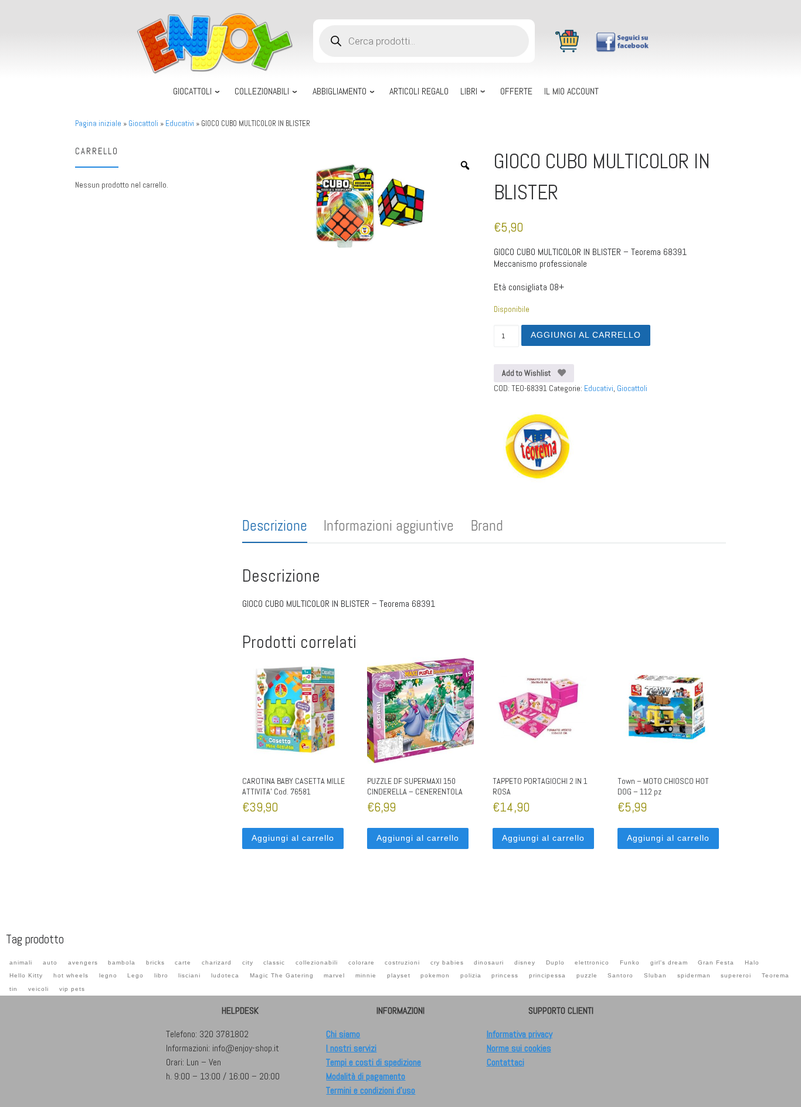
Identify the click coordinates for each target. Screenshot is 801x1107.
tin (13, 989)
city (247, 962)
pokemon (435, 975)
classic (274, 962)
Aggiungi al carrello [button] (293, 838)
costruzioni (402, 962)
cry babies (447, 962)
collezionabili (317, 962)
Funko (630, 962)
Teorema (775, 975)
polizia (470, 975)
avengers (83, 962)
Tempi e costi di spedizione (373, 1062)
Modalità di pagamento (365, 1076)
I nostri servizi (351, 1048)
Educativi (179, 123)
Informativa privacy (519, 1034)
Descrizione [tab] (274, 526)
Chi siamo (343, 1034)
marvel (334, 975)
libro (161, 975)
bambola (121, 962)
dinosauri (489, 962)
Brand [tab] (487, 526)
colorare (361, 962)
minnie (365, 975)
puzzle (587, 975)
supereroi (736, 975)
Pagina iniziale (98, 123)
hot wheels (71, 975)
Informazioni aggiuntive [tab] (389, 526)
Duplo (555, 962)
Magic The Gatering (282, 975)
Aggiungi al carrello (586, 334)
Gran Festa (716, 962)
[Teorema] (538, 447)
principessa (547, 975)
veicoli (38, 989)
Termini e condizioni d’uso (370, 1090)
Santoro (620, 975)
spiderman (694, 975)
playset (398, 975)
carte (183, 962)
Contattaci (505, 1062)
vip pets (72, 989)
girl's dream (669, 962)
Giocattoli (143, 123)
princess (504, 975)
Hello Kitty (26, 975)
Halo (752, 962)
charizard (217, 962)
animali (20, 962)
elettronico (592, 962)
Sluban (655, 975)
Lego (135, 975)
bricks (155, 962)
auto (50, 962)
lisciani (189, 975)
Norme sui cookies (519, 1048)
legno (108, 975)
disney (524, 962)
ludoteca (225, 975)
